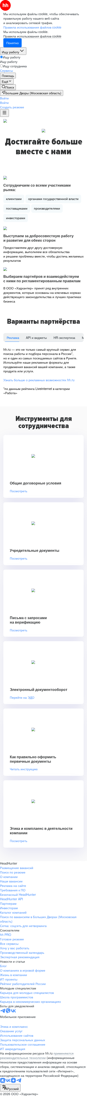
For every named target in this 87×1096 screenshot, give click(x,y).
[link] (8, 87)
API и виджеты (36, 337)
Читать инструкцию (24, 769)
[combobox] (10, 1088)
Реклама (13, 337)
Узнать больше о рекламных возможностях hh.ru (39, 380)
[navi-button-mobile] (4, 113)
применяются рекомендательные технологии (37, 1055)
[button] (4, 98)
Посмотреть (18, 491)
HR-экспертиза (64, 337)
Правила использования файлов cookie (32, 36)
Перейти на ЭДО (22, 697)
